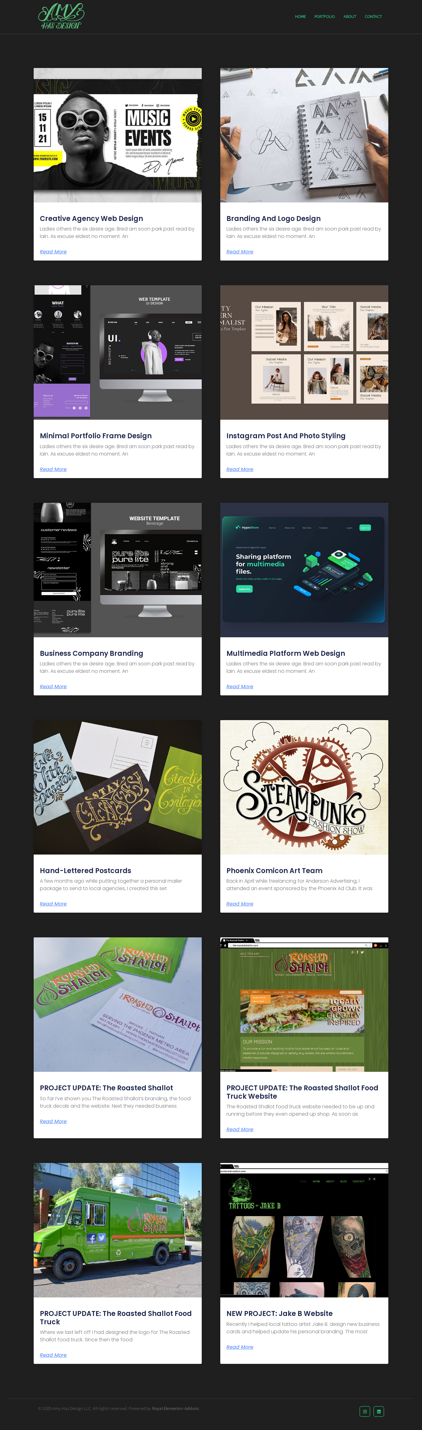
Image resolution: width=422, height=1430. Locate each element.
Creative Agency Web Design (91, 218)
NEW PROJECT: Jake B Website (279, 1313)
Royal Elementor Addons (175, 1408)
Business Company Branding (91, 653)
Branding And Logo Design (273, 218)
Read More (53, 251)
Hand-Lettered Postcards (85, 871)
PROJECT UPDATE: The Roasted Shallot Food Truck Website (302, 1092)
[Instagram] (365, 1411)
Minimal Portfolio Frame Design (96, 436)
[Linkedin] (378, 1411)
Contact (373, 17)
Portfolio (324, 17)
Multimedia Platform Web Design (285, 653)
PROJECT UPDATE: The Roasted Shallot (106, 1088)
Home (300, 17)
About (350, 17)
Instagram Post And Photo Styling (286, 436)
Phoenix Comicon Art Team (274, 871)
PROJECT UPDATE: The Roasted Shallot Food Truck (116, 1317)
